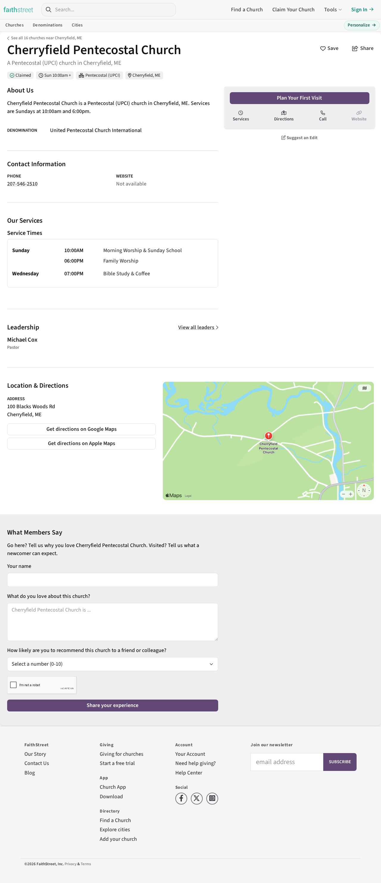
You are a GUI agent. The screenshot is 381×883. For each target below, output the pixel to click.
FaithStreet (18, 9)
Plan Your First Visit (299, 98)
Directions (283, 119)
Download (111, 796)
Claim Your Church (293, 9)
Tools (330, 9)
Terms (86, 864)
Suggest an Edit (302, 137)
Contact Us (36, 763)
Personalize (362, 25)
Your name (19, 566)
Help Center (188, 773)
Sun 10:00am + (57, 75)
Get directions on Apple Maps (81, 443)
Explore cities (115, 829)
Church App (113, 787)
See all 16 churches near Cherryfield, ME (46, 38)
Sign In (359, 9)
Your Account (190, 754)
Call (323, 119)
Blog (29, 773)
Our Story (35, 754)
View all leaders (197, 327)
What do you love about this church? (48, 596)
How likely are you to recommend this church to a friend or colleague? (86, 650)
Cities (77, 25)
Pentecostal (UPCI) (102, 75)
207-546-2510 (22, 184)
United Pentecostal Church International (96, 130)
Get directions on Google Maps (81, 429)
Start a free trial (117, 763)
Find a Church (247, 9)
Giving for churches (121, 754)
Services (241, 119)
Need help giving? (195, 763)
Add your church (118, 839)
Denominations (47, 25)
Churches (14, 25)
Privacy (70, 864)
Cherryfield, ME (146, 75)
